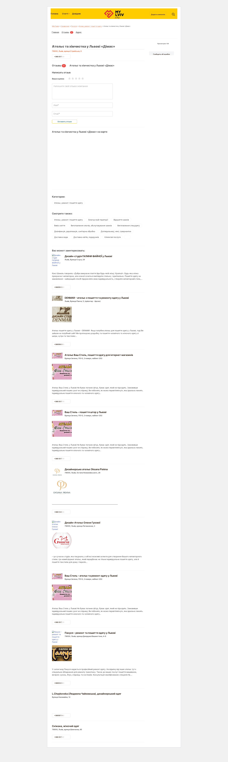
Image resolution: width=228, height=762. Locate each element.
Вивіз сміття (59, 225)
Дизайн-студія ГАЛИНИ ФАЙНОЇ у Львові (88, 256)
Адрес (79, 32)
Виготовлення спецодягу (128, 225)
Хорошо (77, 78)
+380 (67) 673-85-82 (62, 737)
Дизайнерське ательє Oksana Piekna (86, 469)
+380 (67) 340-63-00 (63, 57)
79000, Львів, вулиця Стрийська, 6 (67, 51)
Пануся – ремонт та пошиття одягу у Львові (90, 632)
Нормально (74, 78)
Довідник (76, 14)
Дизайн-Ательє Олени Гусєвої (82, 522)
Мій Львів (55, 26)
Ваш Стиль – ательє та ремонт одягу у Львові (91, 575)
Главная (55, 32)
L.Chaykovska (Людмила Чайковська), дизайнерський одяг (86, 693)
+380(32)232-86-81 (62, 683)
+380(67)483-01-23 (62, 715)
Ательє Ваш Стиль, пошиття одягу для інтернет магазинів (99, 355)
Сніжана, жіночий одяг (65, 726)
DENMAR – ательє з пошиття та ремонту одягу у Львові (97, 297)
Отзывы (65, 32)
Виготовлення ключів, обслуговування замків (91, 225)
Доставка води (61, 237)
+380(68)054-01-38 (62, 344)
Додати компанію (158, 14)
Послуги (74, 26)
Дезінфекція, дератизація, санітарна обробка (74, 231)
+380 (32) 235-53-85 (62, 512)
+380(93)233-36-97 (62, 287)
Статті (65, 14)
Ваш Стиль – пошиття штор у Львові (85, 412)
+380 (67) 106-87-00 (62, 401)
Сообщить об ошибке (161, 54)
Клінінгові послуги (112, 237)
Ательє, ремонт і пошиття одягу (90, 26)
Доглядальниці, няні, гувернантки (116, 231)
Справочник (65, 26)
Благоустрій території (98, 220)
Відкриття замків (121, 220)
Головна (54, 14)
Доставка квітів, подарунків (86, 237)
